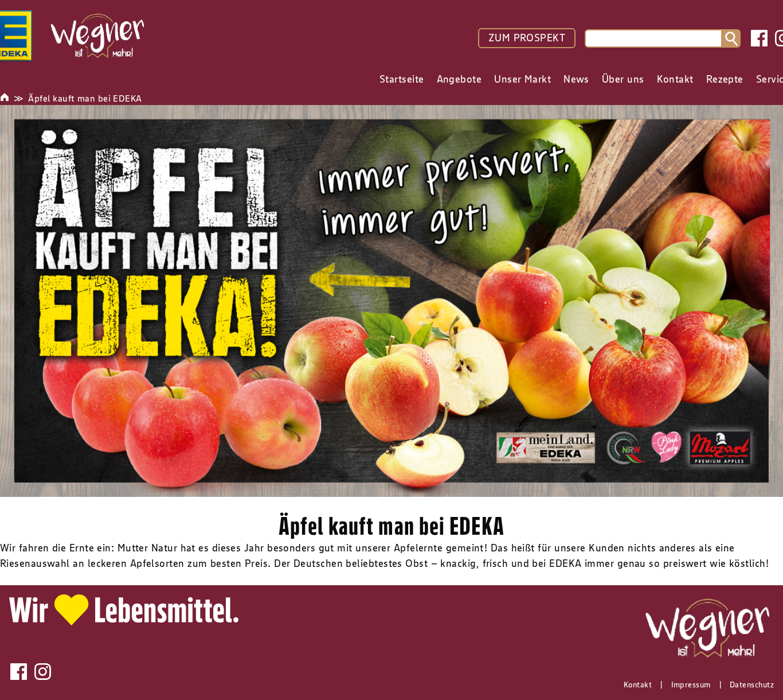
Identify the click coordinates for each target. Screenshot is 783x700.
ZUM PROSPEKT (526, 38)
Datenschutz (752, 684)
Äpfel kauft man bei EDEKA (85, 98)
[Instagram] (42, 671)
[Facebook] (759, 38)
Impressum (691, 684)
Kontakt (638, 684)
